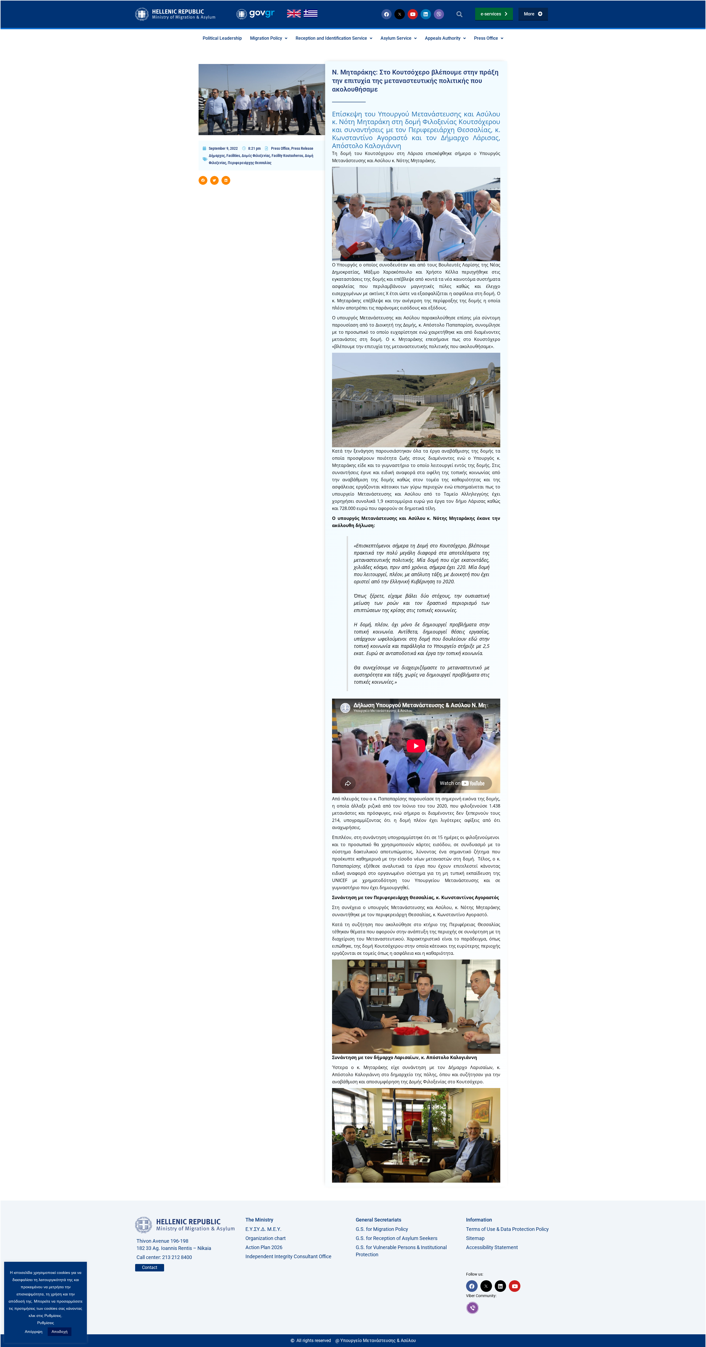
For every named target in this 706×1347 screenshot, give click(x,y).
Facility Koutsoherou (287, 155)
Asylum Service (396, 38)
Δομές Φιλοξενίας (256, 155)
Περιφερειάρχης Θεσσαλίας (249, 163)
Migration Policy (266, 38)
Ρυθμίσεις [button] (45, 1323)
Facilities (233, 155)
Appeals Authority (443, 38)
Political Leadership (222, 38)
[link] (518, 1308)
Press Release (302, 148)
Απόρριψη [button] (33, 1331)
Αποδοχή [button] (60, 1331)
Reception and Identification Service (331, 38)
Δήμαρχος (217, 155)
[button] (459, 14)
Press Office (486, 38)
